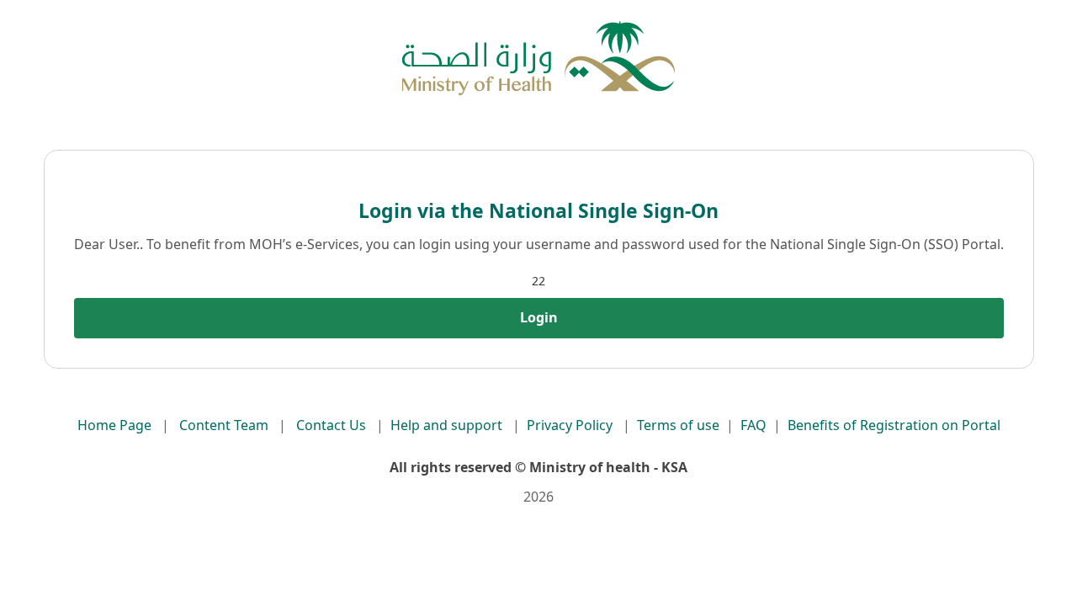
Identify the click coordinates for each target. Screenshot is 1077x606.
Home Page (114, 425)
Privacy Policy (570, 425)
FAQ (753, 425)
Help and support (446, 425)
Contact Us (331, 425)
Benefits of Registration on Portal (894, 425)
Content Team (223, 425)
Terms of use (678, 425)
